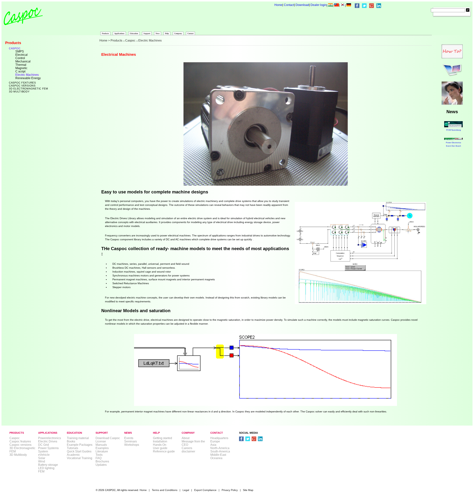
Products (105, 33)
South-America (220, 451)
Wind (41, 461)
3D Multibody (19, 91)
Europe (215, 441)
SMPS (19, 51)
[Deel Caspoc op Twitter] (247, 438)
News (158, 33)
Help (167, 33)
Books (71, 441)
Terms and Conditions (164, 490)
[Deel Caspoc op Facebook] (241, 438)
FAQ (98, 458)
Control (20, 58)
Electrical (21, 54)
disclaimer (188, 451)
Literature (102, 451)
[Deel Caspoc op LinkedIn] (260, 438)
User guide (160, 448)
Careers (187, 448)
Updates (101, 464)
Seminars (130, 441)
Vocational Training (79, 458)
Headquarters (219, 438)
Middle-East (218, 454)
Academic (73, 454)
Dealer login (319, 4)
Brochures (102, 461)
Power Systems (48, 448)
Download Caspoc (108, 438)
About (185, 438)
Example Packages (79, 444)
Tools (99, 454)
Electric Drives (47, 441)
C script (20, 71)
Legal (186, 490)
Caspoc (14, 48)
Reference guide (164, 451)
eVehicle (44, 454)
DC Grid (43, 444)
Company (178, 33)
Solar (41, 458)
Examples (102, 448)
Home (278, 4)
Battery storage (48, 464)
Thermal (20, 64)
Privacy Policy (230, 490)
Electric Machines (27, 74)
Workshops (131, 444)
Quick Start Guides (79, 451)
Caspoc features (22, 82)
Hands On (159, 444)
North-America (219, 448)
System (43, 451)
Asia (213, 444)
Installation (160, 441)
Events (128, 438)
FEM (41, 471)
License (101, 441)
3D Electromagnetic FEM (28, 88)
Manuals (101, 444)
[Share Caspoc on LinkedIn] (378, 5)
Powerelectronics (49, 438)
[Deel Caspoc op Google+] (254, 438)
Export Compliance (205, 490)
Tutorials (72, 448)
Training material (78, 438)
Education (134, 33)
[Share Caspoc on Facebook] (357, 5)
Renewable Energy (28, 78)
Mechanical (23, 61)
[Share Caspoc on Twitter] (364, 5)
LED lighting (46, 468)
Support (146, 33)
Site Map (248, 490)
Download (302, 4)
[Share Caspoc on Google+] (371, 5)
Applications (119, 33)
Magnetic (21, 68)
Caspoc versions (22, 85)
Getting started (162, 438)
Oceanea (216, 458)
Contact (289, 4)
